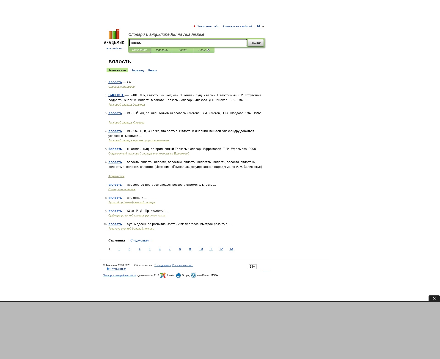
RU (259, 26)
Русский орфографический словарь (131, 202)
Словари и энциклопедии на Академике (166, 34)
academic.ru (114, 48)
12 (221, 249)
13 (231, 249)
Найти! (256, 43)
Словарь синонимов (121, 86)
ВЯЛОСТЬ (116, 95)
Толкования (139, 50)
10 (201, 249)
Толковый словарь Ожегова (126, 122)
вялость (115, 82)
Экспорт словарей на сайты (119, 275)
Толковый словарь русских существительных (138, 140)
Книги (183, 50)
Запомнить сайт (208, 26)
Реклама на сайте (182, 265)
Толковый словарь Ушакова (126, 104)
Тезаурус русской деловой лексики (131, 228)
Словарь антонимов (121, 189)
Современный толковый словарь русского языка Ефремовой (148, 153)
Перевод (137, 70)
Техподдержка (162, 265)
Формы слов (116, 176)
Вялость (115, 149)
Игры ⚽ (204, 50)
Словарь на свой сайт (238, 26)
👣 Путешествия (116, 268)
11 (211, 249)
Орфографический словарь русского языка (136, 215)
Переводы (161, 50)
